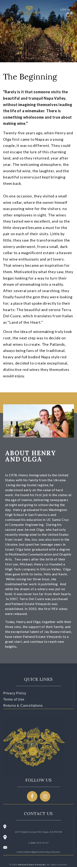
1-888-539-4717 (38, 842)
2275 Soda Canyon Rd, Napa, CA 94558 (38, 831)
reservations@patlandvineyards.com (38, 851)
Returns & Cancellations (23, 705)
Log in (65, 9)
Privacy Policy (14, 693)
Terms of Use (13, 699)
